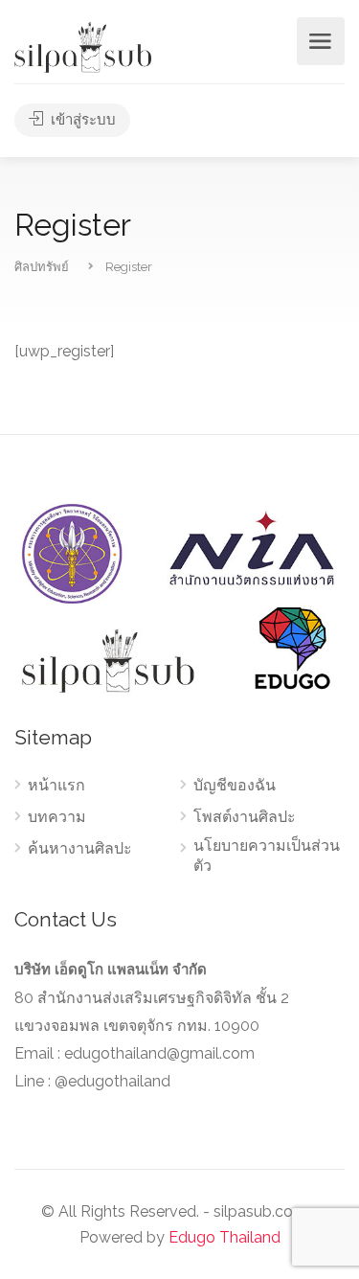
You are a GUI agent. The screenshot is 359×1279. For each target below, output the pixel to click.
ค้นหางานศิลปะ (80, 848)
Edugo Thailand (224, 1237)
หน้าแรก (56, 785)
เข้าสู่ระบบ (81, 119)
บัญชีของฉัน (234, 785)
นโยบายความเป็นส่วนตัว (266, 855)
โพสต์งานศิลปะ (244, 817)
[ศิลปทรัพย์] (82, 46)
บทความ (57, 817)
